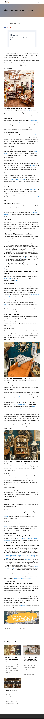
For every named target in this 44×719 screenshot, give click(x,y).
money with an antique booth (16, 463)
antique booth (28, 110)
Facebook (24, 715)
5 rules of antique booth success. (18, 179)
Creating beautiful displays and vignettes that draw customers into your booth (22, 554)
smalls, (6, 516)
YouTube (19, 715)
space (7, 167)
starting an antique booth (19, 404)
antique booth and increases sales (22, 578)
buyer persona (24, 547)
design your (33, 165)
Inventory (6, 304)
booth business (8, 278)
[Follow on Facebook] (5, 27)
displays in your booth (22, 258)
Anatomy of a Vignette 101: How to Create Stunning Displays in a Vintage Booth (30, 659)
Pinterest (29, 715)
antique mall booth (19, 51)
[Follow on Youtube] (10, 27)
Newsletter (14, 715)
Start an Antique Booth (15, 23)
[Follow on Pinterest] (7, 27)
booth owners (21, 208)
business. (16, 280)
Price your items (29, 559)
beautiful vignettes (24, 397)
